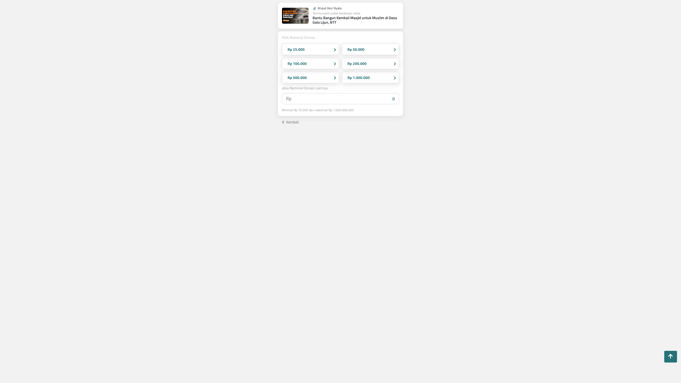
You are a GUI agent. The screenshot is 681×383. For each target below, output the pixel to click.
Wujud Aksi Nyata (329, 8)
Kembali (292, 122)
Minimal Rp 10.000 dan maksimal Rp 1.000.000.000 (318, 110)
